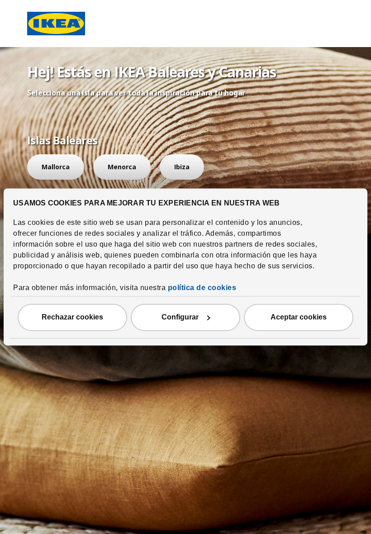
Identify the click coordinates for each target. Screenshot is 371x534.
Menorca (122, 166)
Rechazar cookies (72, 317)
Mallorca (56, 166)
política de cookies (202, 288)
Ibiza (182, 166)
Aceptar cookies (299, 317)
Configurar (180, 317)
